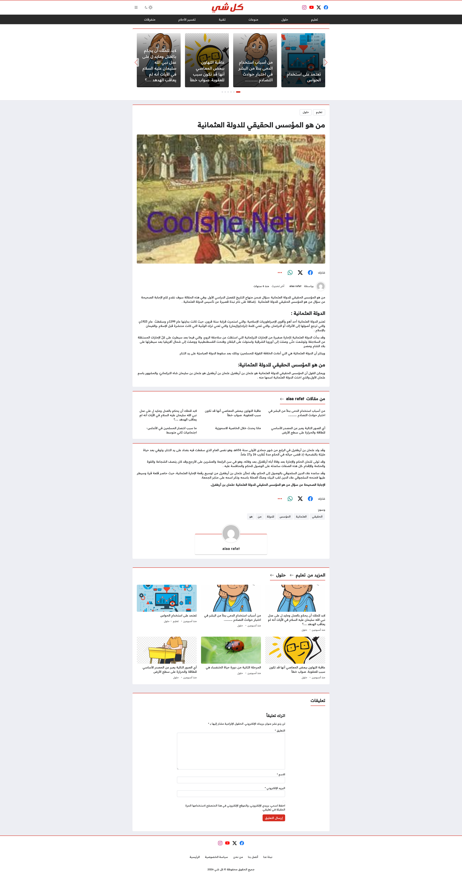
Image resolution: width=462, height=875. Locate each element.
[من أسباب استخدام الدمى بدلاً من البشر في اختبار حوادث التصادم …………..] (255, 60)
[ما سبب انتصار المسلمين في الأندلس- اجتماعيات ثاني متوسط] (167, 430)
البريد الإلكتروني (275, 788)
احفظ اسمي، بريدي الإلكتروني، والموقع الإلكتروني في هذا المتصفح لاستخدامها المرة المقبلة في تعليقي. (235, 807)
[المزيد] (280, 272)
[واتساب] (290, 272)
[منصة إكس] (300, 272)
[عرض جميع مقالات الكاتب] (320, 286)
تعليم (319, 112)
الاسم (281, 774)
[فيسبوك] (310, 272)
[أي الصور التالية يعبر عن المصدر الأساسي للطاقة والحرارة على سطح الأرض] (295, 430)
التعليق (280, 730)
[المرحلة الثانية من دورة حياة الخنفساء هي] (231, 658)
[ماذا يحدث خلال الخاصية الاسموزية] (231, 430)
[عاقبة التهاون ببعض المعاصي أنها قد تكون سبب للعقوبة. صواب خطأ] (207, 60)
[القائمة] (136, 7)
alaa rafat (295, 286)
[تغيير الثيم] (148, 7)
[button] (238, 92)
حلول (306, 112)
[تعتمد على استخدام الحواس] (303, 60)
